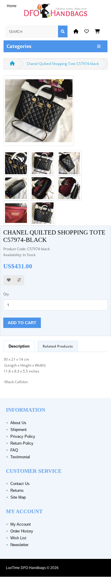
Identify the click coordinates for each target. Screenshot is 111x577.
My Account (20, 524)
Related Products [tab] (58, 346)
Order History (21, 531)
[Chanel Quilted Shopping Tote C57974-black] (39, 112)
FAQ (14, 450)
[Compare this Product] (19, 280)
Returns (17, 490)
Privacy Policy (22, 436)
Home (12, 6)
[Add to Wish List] (8, 280)
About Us (18, 423)
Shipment (18, 429)
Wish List (18, 538)
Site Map (18, 497)
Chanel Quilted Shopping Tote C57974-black (63, 63)
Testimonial (20, 457)
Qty (6, 294)
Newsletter (19, 545)
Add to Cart (22, 322)
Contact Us (20, 483)
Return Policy (21, 443)
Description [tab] (19, 346)
